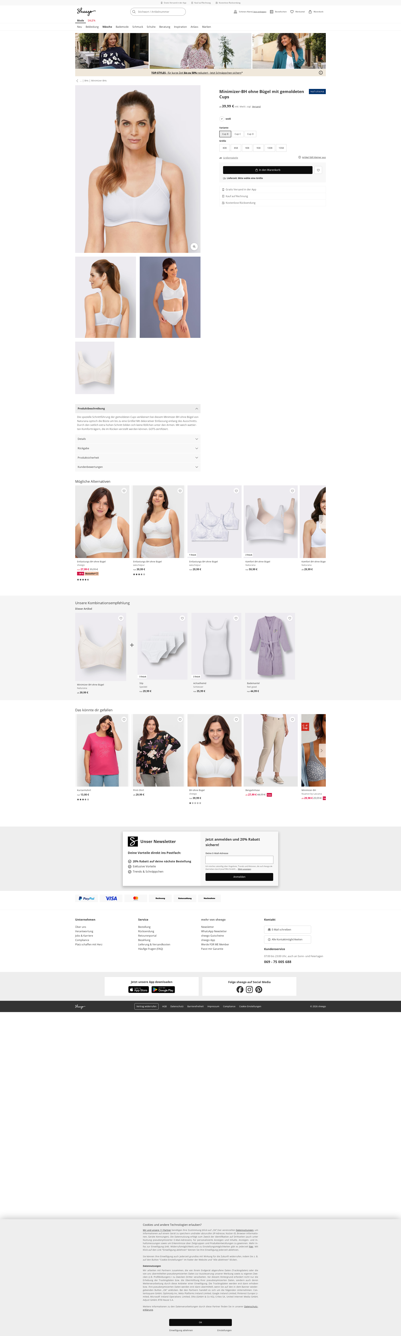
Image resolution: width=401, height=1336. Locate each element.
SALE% (91, 20)
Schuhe (151, 26)
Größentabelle (230, 158)
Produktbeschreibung (91, 408)
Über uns (80, 927)
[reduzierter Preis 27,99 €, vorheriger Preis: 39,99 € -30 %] (102, 521)
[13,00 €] (102, 750)
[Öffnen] (320, 72)
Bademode (122, 26)
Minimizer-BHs (99, 80)
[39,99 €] (158, 521)
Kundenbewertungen (90, 467)
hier (251, 1246)
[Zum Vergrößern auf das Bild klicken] (194, 246)
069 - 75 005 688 (277, 961)
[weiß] (221, 118)
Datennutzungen (245, 1230)
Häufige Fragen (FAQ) (150, 949)
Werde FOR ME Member (215, 944)
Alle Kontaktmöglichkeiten (287, 939)
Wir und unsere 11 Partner (157, 1230)
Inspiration (180, 26)
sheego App (208, 940)
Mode (80, 20)
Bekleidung (92, 26)
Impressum (213, 1006)
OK (200, 1322)
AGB (164, 1006)
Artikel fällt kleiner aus (314, 157)
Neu (79, 26)
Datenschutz (177, 1006)
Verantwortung (84, 931)
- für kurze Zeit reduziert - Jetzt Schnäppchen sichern (196, 73)
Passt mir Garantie (212, 949)
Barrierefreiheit (195, 1006)
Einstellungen (224, 1330)
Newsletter (207, 927)
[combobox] (164, 12)
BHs (86, 80)
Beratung (164, 26)
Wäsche (107, 26)
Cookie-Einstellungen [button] (250, 1006)
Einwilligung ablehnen (181, 1330)
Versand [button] (256, 106)
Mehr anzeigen (244, 869)
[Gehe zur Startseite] (86, 11)
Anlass (194, 26)
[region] (200, 1277)
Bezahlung (144, 940)
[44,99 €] (270, 646)
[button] (76, 81)
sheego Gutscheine (212, 935)
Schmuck (137, 26)
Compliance (82, 940)
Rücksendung (146, 931)
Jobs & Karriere (84, 935)
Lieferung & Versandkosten (154, 944)
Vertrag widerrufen (146, 1006)
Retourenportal (147, 935)
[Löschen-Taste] (182, 11)
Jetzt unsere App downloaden (151, 982)
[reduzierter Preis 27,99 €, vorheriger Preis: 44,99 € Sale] (271, 750)
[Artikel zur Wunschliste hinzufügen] (318, 170)
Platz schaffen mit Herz (88, 944)
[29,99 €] (158, 750)
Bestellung (144, 927)
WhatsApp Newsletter (214, 931)
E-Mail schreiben (279, 930)
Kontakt (270, 919)
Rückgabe (83, 448)
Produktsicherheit (88, 457)
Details (82, 439)
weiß (228, 118)
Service (143, 919)
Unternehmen (85, 919)
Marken (206, 26)
